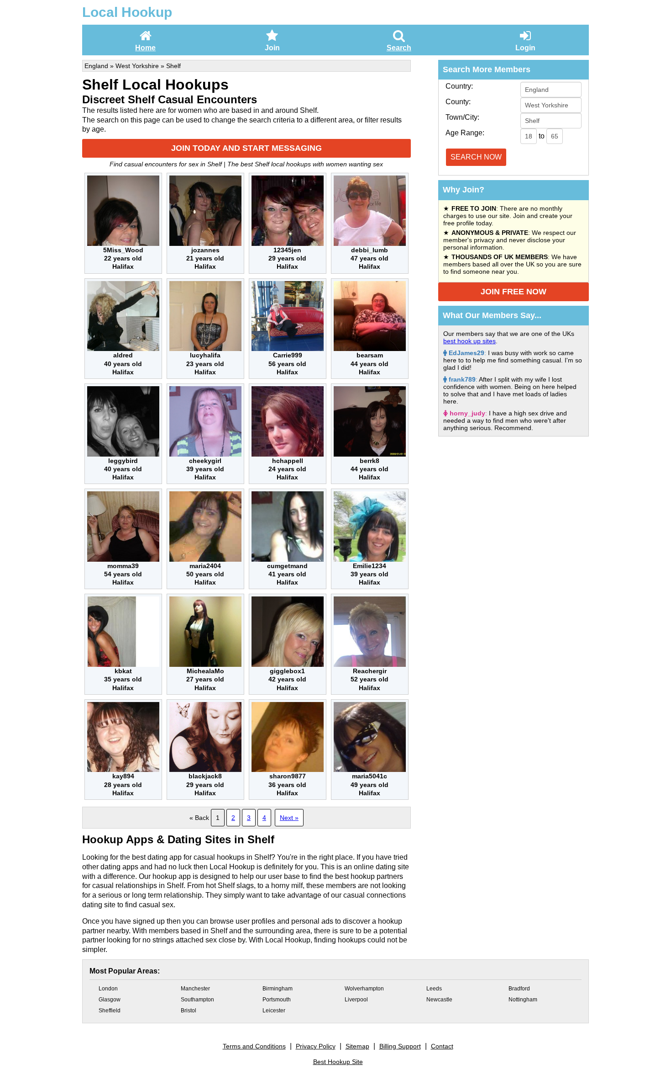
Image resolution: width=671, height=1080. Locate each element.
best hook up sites (469, 341)
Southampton (197, 999)
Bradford (519, 988)
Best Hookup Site (338, 1061)
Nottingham (522, 999)
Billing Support (400, 1046)
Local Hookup (127, 12)
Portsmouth (276, 999)
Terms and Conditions (254, 1046)
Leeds (434, 988)
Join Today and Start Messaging (246, 148)
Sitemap (357, 1046)
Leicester (273, 1010)
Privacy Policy (316, 1046)
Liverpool (356, 999)
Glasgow (110, 999)
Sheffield (110, 1010)
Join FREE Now (513, 291)
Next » (289, 817)
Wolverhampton (364, 988)
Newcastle (439, 999)
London (108, 988)
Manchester (195, 988)
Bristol (188, 1010)
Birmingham (277, 988)
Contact (442, 1046)
